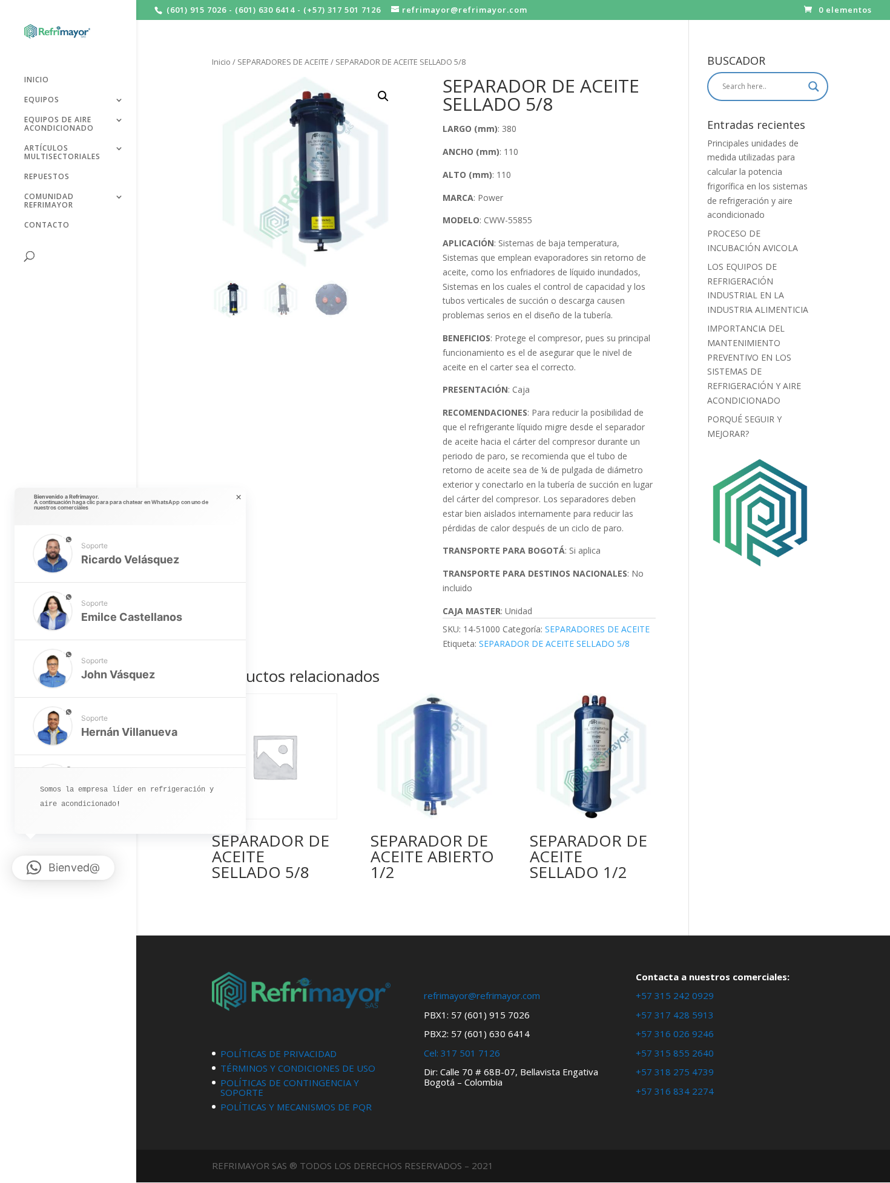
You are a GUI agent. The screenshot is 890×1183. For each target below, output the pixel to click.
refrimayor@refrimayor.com (482, 995)
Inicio (221, 61)
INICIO (36, 80)
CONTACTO (47, 225)
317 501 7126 (470, 1053)
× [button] (239, 497)
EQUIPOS (41, 100)
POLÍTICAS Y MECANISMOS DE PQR (296, 1107)
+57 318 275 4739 (675, 1072)
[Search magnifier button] (813, 86)
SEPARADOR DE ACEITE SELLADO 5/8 (554, 643)
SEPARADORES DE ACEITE (283, 61)
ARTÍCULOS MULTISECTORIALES (62, 153)
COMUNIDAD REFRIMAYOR (49, 201)
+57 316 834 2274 (675, 1091)
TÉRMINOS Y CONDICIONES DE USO (297, 1068)
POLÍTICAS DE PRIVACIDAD (278, 1053)
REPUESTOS (47, 177)
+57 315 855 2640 (675, 1053)
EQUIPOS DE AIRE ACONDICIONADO (59, 124)
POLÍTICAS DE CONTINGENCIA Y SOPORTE (289, 1087)
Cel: (431, 1053)
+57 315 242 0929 (675, 995)
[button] (383, 96)
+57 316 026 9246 (675, 1033)
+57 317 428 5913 (675, 1015)
